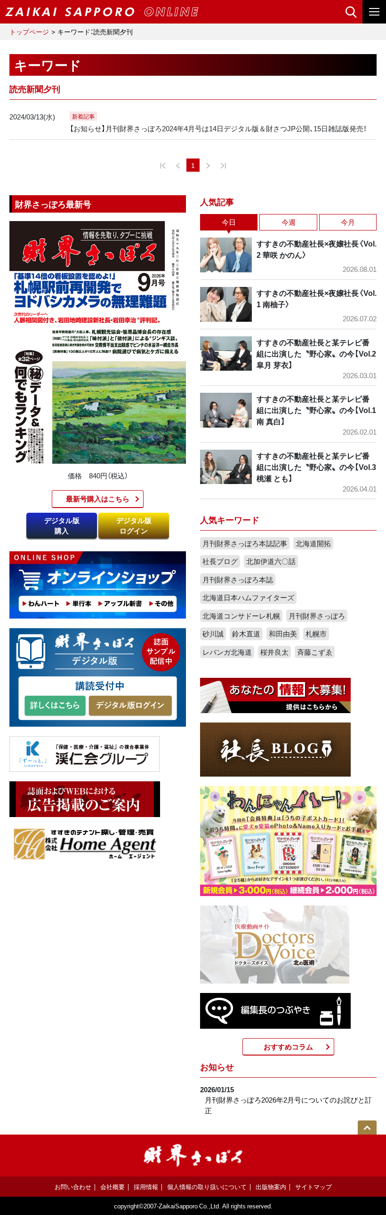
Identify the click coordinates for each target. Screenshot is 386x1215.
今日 (229, 222)
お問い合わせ (73, 1186)
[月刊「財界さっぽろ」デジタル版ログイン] (130, 706)
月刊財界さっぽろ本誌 (237, 579)
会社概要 (112, 1186)
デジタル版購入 (62, 525)
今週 (288, 222)
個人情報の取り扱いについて (207, 1186)
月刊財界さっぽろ (317, 616)
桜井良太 (274, 652)
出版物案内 (271, 1186)
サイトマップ (313, 1186)
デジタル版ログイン (134, 525)
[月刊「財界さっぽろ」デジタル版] (54, 706)
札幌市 (316, 633)
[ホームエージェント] (84, 843)
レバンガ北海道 (227, 652)
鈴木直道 (246, 633)
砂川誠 (213, 633)
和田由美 (283, 633)
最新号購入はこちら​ (97, 498)
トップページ (29, 31)
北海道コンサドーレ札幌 (241, 616)
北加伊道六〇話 (271, 561)
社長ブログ (220, 561)
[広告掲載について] (84, 798)
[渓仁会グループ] (84, 753)
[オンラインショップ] (97, 584)
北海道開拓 (313, 543)
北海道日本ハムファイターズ (248, 597)
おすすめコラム (288, 1046)
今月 (348, 222)
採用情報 (146, 1186)
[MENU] (374, 12)
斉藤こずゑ (314, 652)
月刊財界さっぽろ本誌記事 (244, 543)
